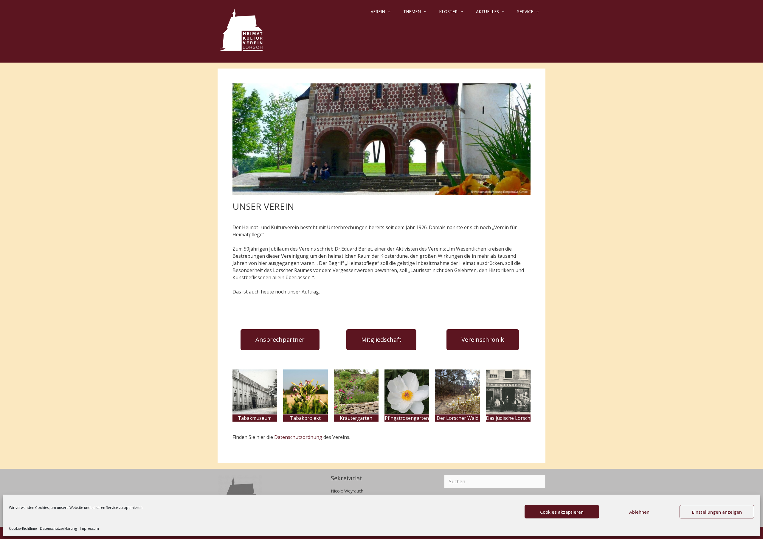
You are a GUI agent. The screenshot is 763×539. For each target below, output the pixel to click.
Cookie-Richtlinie (23, 528)
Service (525, 11)
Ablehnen (639, 512)
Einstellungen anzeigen (717, 512)
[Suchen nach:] (494, 481)
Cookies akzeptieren (562, 512)
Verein (378, 11)
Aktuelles (487, 11)
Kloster (448, 11)
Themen (412, 11)
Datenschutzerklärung (58, 528)
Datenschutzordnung (298, 437)
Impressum (89, 528)
